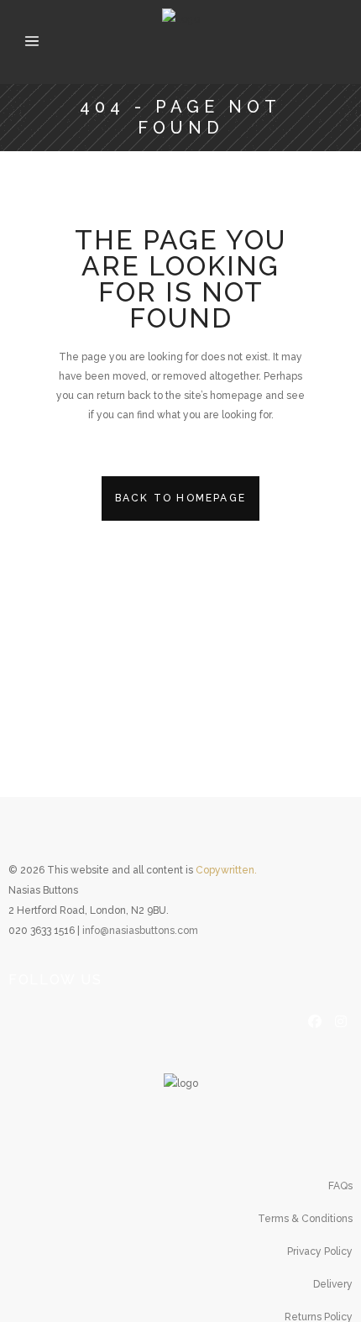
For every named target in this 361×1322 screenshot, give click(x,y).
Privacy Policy (320, 1251)
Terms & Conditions (305, 1219)
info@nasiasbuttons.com (140, 930)
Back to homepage (180, 498)
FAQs (340, 1186)
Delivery (333, 1284)
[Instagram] (341, 1020)
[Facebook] (315, 1020)
